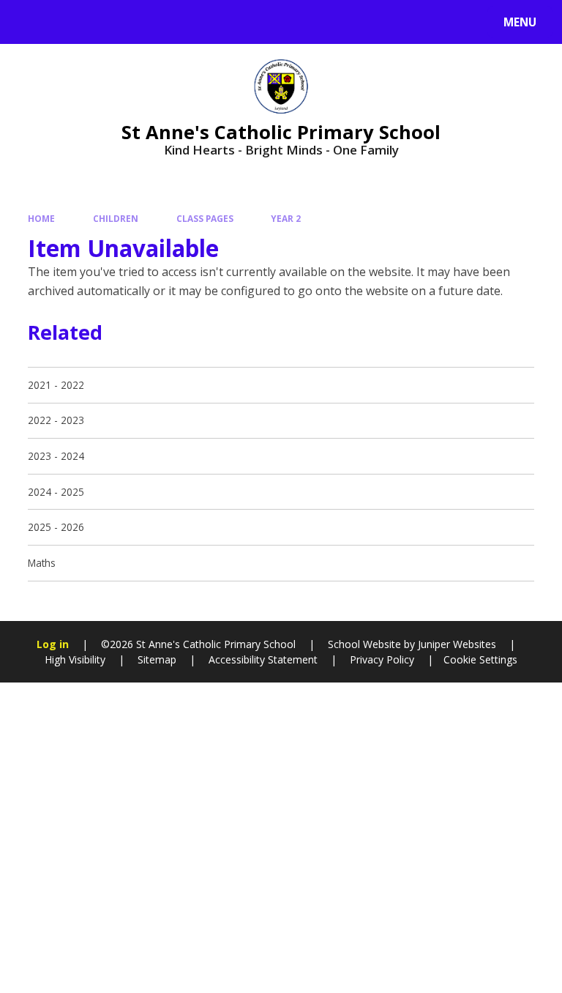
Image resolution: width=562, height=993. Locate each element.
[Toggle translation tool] (66, 22)
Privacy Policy (382, 659)
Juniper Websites (455, 644)
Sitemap (157, 659)
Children (115, 218)
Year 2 (286, 218)
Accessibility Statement (263, 659)
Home (41, 218)
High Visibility (75, 659)
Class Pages (204, 218)
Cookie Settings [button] (480, 659)
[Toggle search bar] (29, 22)
